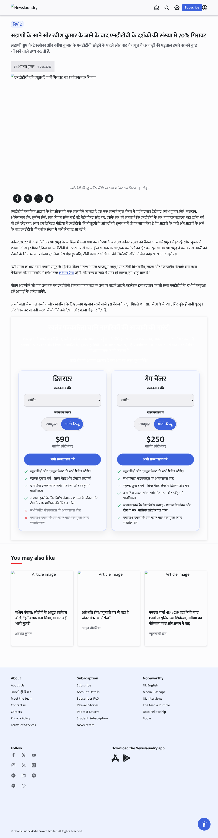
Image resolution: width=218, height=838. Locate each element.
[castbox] (13, 786)
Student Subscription (92, 718)
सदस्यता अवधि (62, 388)
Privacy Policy (20, 718)
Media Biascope (154, 692)
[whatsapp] (24, 786)
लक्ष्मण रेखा (66, 273)
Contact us (19, 705)
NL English (150, 685)
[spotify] (34, 775)
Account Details (88, 692)
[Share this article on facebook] (17, 198)
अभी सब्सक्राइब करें (62, 459)
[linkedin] (24, 775)
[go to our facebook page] (13, 755)
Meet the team (21, 699)
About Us (17, 685)
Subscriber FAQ (88, 699)
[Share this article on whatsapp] (38, 198)
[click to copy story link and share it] (49, 198)
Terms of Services (23, 725)
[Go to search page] (167, 7)
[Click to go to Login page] (204, 7)
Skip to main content (31, 29)
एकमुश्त (52, 424)
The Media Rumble (156, 705)
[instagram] (13, 765)
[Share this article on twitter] (28, 198)
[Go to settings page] (204, 824)
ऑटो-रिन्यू (72, 424)
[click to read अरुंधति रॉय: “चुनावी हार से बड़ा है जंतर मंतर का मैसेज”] (109, 588)
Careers (16, 712)
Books (147, 718)
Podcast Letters (88, 712)
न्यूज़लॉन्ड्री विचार (21, 692)
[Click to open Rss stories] (24, 765)
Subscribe (192, 7)
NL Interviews (152, 699)
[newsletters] (156, 7)
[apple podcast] (34, 765)
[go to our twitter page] (24, 755)
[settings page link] (176, 7)
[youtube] (34, 755)
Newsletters (85, 725)
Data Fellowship (154, 712)
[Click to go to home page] (28, 7)
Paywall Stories (88, 705)
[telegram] (13, 775)
